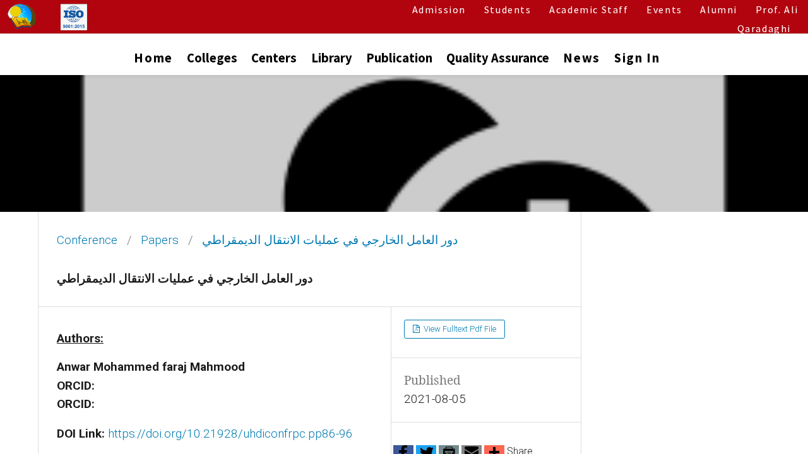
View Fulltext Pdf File (459, 329)
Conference (87, 240)
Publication (399, 58)
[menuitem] (153, 61)
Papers (160, 240)
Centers (274, 58)
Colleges (212, 58)
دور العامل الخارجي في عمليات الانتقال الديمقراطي (330, 240)
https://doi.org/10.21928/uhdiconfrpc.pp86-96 (230, 433)
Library (331, 58)
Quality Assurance (497, 58)
